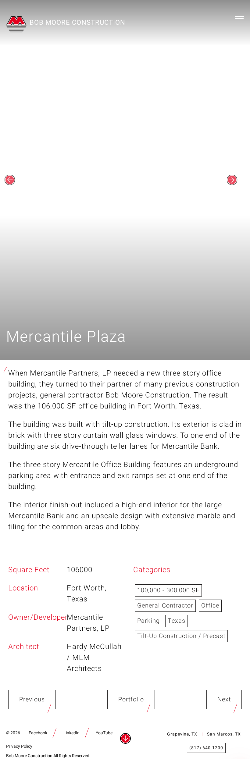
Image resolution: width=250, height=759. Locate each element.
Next (224, 699)
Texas (176, 620)
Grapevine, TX (182, 734)
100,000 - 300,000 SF (168, 590)
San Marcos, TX (224, 734)
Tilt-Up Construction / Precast (181, 636)
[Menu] (239, 18)
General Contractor (165, 605)
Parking (148, 620)
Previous (32, 699)
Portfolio (131, 699)
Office (210, 605)
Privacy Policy (19, 746)
